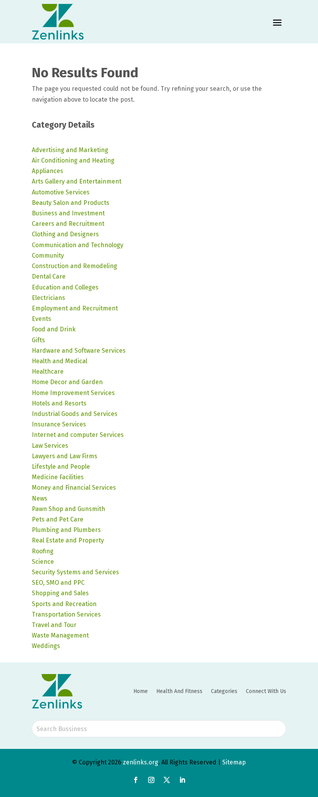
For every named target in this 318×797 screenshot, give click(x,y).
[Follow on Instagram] (151, 780)
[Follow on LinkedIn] (182, 780)
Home (140, 691)
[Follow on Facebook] (136, 780)
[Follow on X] (167, 780)
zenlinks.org (140, 762)
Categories (224, 691)
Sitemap (234, 762)
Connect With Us (266, 691)
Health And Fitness (179, 691)
